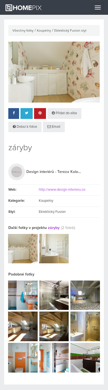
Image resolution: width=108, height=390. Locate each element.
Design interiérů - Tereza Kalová (54, 172)
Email (55, 127)
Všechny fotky (23, 30)
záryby (54, 228)
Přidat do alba (66, 113)
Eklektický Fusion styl (70, 30)
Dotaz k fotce (26, 127)
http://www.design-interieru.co (62, 190)
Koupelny (44, 30)
